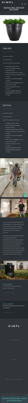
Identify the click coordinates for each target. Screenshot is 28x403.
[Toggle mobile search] (22, 4)
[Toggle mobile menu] (25, 4)
